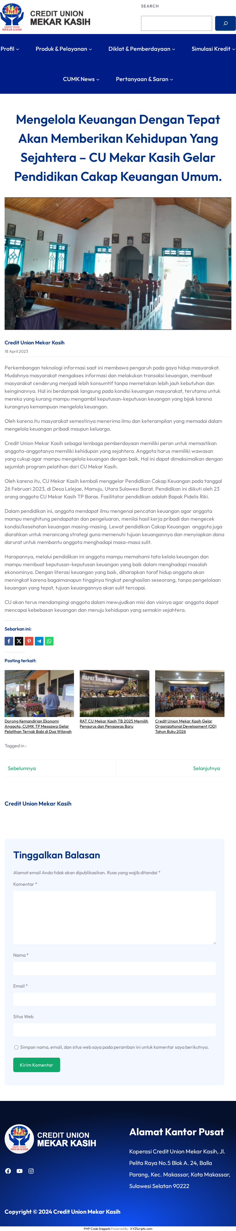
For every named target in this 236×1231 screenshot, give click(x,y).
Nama (21, 955)
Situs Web (23, 1016)
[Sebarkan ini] (9, 641)
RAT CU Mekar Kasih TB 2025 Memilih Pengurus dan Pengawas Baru (114, 723)
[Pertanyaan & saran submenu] (171, 79)
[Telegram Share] (39, 641)
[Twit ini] (19, 641)
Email (20, 986)
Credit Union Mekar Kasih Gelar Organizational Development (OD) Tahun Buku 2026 (185, 726)
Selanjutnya (206, 768)
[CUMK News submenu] (98, 79)
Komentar (25, 884)
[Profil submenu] (17, 48)
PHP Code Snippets (97, 1229)
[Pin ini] (29, 641)
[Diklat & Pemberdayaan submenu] (173, 48)
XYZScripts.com (141, 1229)
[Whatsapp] (49, 641)
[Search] (225, 23)
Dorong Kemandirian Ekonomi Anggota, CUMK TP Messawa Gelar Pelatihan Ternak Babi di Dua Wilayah (38, 726)
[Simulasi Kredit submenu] (233, 48)
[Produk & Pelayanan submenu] (90, 48)
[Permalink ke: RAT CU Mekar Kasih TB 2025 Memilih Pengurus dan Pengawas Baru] (114, 693)
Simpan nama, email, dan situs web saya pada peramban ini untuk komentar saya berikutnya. (114, 1047)
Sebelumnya (22, 768)
